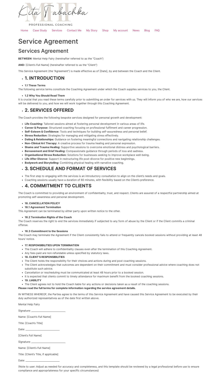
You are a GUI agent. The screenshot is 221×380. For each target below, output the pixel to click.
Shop (105, 30)
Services (57, 30)
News (136, 30)
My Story (91, 30)
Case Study (40, 30)
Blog (147, 30)
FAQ (157, 30)
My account (120, 30)
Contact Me (74, 30)
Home (24, 30)
